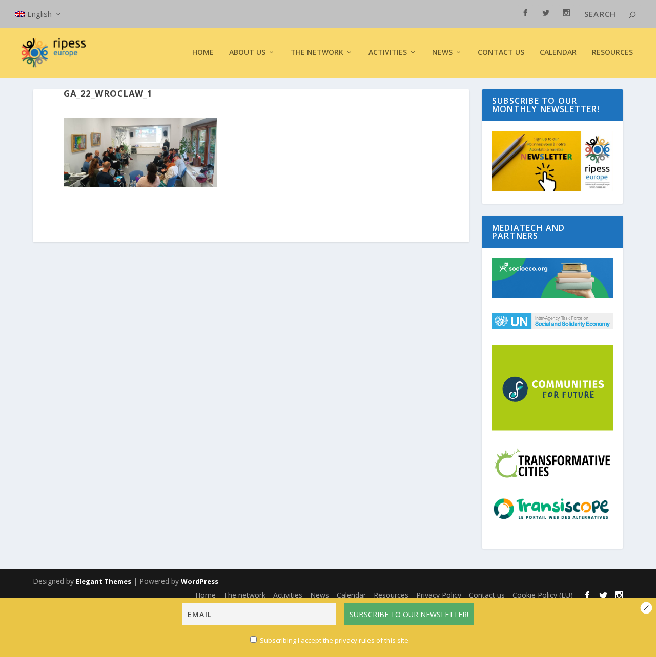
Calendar (558, 52)
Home (203, 52)
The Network (317, 52)
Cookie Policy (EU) (542, 595)
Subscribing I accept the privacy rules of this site (334, 640)
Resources (612, 52)
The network (244, 595)
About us (247, 52)
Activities (387, 52)
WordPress (199, 581)
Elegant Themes (103, 581)
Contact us (501, 52)
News (319, 595)
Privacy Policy (438, 595)
